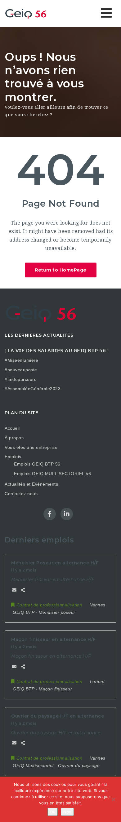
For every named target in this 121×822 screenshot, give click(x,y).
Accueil (12, 428)
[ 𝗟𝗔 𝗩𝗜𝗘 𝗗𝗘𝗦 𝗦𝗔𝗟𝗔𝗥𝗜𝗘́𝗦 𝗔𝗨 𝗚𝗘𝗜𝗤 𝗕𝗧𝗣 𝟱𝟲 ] (57, 350)
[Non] (113, 799)
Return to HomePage (60, 270)
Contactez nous (21, 493)
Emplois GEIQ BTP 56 (37, 464)
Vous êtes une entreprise (31, 447)
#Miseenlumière (21, 360)
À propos (14, 437)
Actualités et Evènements (31, 484)
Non (67, 811)
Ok (52, 811)
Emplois (13, 456)
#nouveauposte (21, 369)
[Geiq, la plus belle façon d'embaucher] (31, 13)
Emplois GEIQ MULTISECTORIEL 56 (52, 473)
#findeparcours (20, 379)
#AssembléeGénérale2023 (32, 388)
